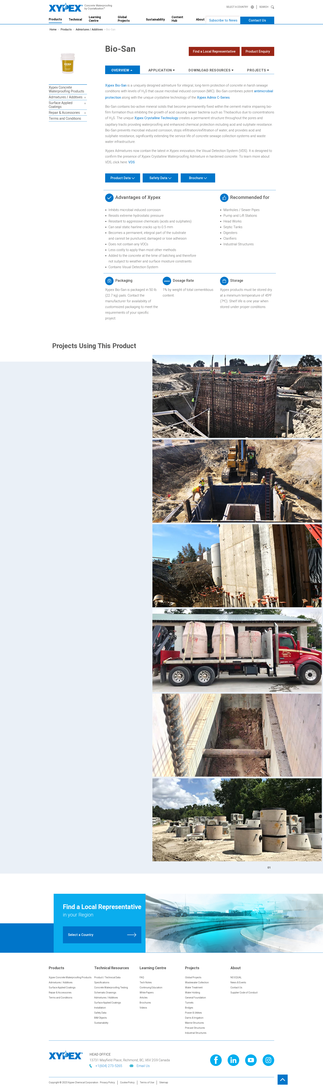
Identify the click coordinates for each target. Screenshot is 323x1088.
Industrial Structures (195, 1033)
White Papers (147, 992)
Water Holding (192, 992)
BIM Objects (100, 1017)
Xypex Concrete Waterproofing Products (66, 89)
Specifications (101, 982)
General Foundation (195, 997)
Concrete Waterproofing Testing (111, 987)
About (200, 19)
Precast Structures (195, 1028)
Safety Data (100, 1012)
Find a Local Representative (214, 51)
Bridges (189, 1007)
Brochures (145, 1002)
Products (55, 19)
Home (53, 29)
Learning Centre (95, 19)
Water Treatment (194, 987)
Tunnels (189, 1002)
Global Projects (124, 19)
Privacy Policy (107, 1082)
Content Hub (177, 19)
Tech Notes (146, 982)
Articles (144, 997)
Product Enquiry (258, 51)
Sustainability (155, 19)
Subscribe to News (223, 20)
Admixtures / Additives (89, 29)
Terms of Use (147, 1082)
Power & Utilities (193, 1012)
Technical (75, 19)
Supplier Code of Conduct (244, 992)
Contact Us (257, 20)
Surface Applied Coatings (61, 105)
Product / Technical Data (107, 977)
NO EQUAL (236, 977)
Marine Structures (194, 1022)
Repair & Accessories (64, 113)
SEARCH (263, 7)
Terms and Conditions (65, 118)
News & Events (238, 982)
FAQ (142, 977)
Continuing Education (151, 987)
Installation (100, 1007)
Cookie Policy (127, 1082)
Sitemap (163, 1082)
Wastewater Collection (197, 982)
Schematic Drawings (105, 992)
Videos (143, 1007)
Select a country (237, 7)
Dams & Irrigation (194, 1017)
